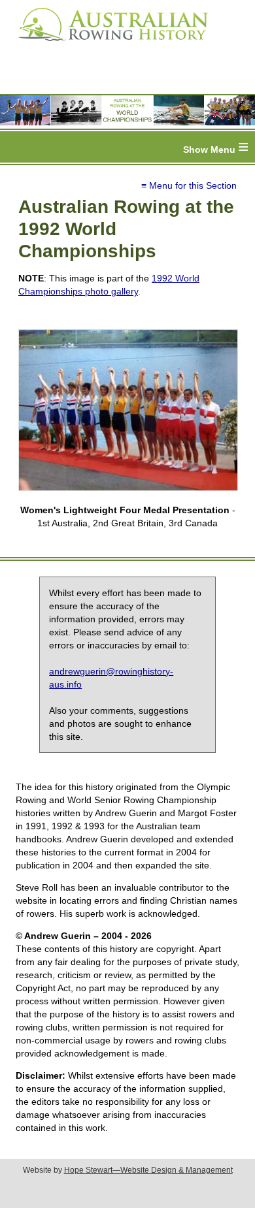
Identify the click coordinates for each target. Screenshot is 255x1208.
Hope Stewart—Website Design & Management (148, 1170)
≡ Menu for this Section (189, 185)
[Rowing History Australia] (108, 45)
